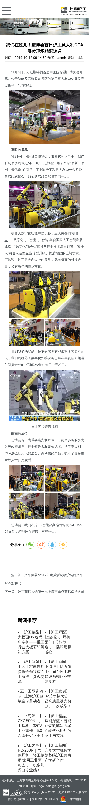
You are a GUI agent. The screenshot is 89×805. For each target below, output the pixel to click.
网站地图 (75, 799)
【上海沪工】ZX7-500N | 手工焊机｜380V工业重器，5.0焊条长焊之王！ (31, 726)
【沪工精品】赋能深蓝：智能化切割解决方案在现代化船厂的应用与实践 (58, 726)
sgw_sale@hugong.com (54, 786)
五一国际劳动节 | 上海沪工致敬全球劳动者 (30, 696)
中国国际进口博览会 (65, 72)
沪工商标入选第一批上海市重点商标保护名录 (51, 591)
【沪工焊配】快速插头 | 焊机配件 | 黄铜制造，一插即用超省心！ (58, 642)
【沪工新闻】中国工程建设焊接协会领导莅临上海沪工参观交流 (31, 672)
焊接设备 (40, 246)
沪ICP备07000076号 (45, 799)
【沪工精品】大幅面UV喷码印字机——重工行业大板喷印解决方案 (31, 642)
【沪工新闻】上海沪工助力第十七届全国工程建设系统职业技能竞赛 (58, 672)
